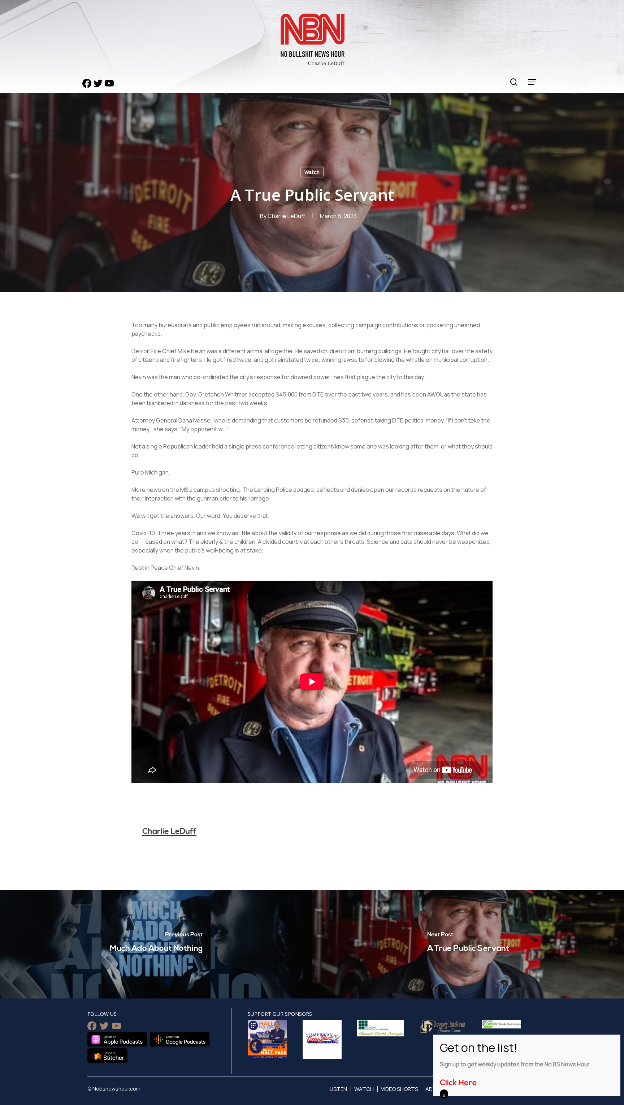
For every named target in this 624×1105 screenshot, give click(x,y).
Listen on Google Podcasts (179, 1039)
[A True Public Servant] (468, 944)
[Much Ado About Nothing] (156, 944)
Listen (338, 1089)
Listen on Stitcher (107, 1055)
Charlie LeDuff (286, 216)
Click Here (458, 1083)
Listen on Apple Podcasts (117, 1039)
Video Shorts (399, 1089)
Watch (312, 172)
